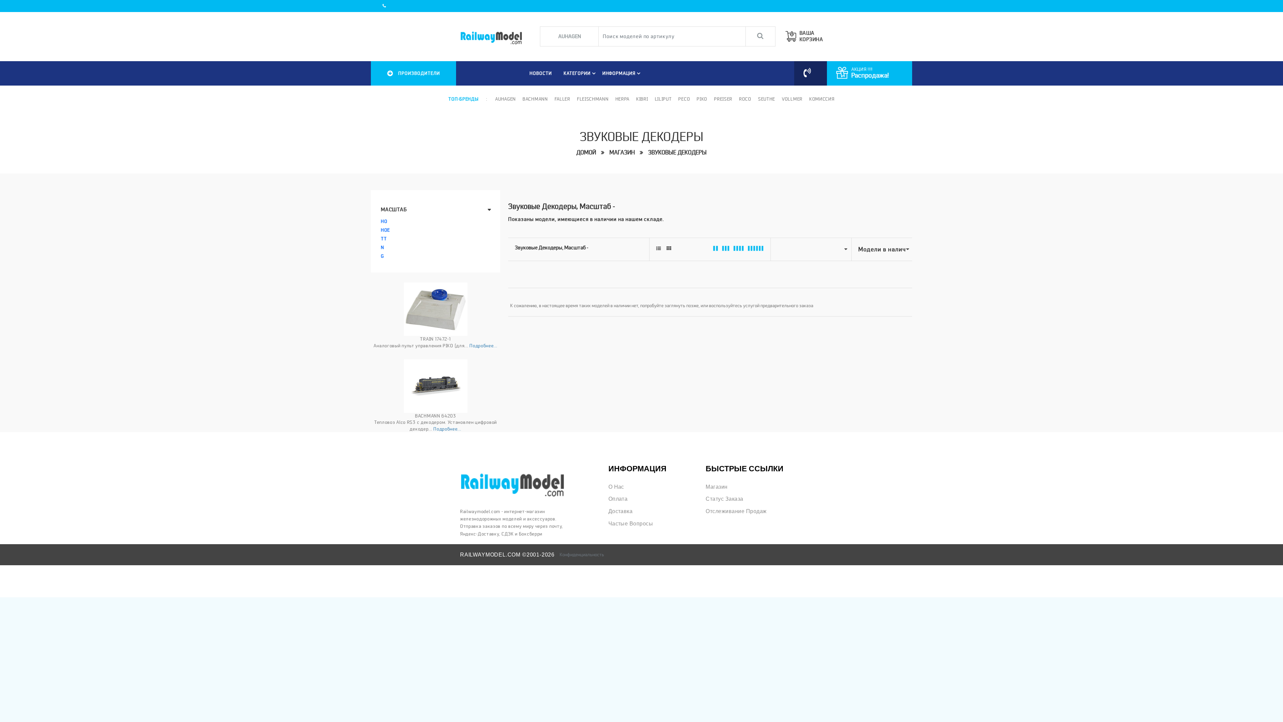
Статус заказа (724, 499)
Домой (586, 152)
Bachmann (535, 99)
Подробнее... (483, 345)
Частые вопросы (630, 523)
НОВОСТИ (541, 73)
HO (384, 221)
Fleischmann (593, 99)
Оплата (618, 499)
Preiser (723, 99)
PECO (684, 99)
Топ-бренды (463, 99)
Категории (577, 73)
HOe (385, 230)
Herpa (622, 99)
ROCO (745, 99)
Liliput (663, 99)
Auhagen (505, 99)
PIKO (702, 99)
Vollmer (792, 99)
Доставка (620, 511)
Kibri (642, 99)
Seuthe (766, 99)
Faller (562, 99)
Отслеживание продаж (736, 511)
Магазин (622, 152)
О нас (616, 487)
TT (384, 238)
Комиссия (822, 99)
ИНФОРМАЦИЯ (619, 73)
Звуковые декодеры (677, 152)
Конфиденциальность (582, 554)
